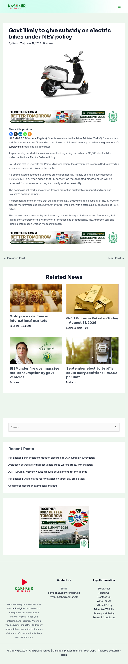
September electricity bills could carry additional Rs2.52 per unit (91, 372)
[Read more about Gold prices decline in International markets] (36, 297)
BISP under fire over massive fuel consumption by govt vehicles (34, 372)
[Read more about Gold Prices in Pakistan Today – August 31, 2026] (92, 298)
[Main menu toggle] (119, 6)
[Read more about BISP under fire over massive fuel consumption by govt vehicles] (36, 350)
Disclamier (104, 588)
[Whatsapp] (25, 134)
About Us (104, 592)
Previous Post (14, 258)
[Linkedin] (20, 134)
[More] (30, 134)
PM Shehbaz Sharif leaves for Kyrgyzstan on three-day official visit (46, 478)
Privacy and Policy (104, 613)
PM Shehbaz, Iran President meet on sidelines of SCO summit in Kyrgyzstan (51, 457)
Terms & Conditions (104, 617)
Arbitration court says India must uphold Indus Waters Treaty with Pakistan (50, 464)
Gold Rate (26, 325)
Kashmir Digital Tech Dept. (81, 650)
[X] (16, 134)
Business (48, 43)
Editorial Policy (104, 605)
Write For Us (104, 600)
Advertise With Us (104, 609)
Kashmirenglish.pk (64, 592)
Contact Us (104, 596)
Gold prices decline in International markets (29, 318)
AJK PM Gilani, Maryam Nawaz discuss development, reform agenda (47, 471)
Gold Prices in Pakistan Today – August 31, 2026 (92, 320)
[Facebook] (11, 134)
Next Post (116, 258)
